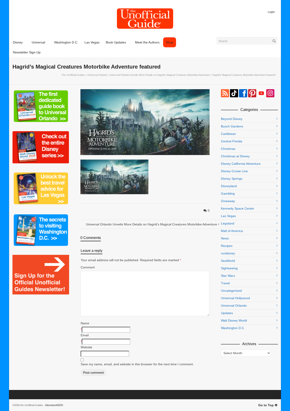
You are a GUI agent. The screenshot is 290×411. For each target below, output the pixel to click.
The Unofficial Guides (73, 75)
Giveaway (228, 201)
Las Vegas (228, 216)
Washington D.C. (233, 328)
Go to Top (266, 405)
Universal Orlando (97, 75)
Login (271, 12)
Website (86, 347)
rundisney (228, 253)
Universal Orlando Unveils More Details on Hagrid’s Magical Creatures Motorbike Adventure (159, 75)
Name (85, 323)
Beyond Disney (231, 119)
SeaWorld (228, 261)
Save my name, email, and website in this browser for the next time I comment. (137, 364)
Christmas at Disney (235, 156)
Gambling (228, 193)
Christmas (228, 149)
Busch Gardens (232, 126)
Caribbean (228, 134)
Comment (88, 267)
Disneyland (229, 186)
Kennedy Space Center (237, 208)
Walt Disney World (234, 320)
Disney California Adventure (241, 163)
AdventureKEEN (54, 405)
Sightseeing (229, 268)
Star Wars (228, 275)
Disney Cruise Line (234, 171)
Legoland (227, 223)
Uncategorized (231, 290)
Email (85, 335)
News (225, 238)
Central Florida (231, 141)
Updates (227, 313)
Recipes (226, 246)
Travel (225, 283)
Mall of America (232, 231)
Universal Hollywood (235, 298)
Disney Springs (231, 178)
